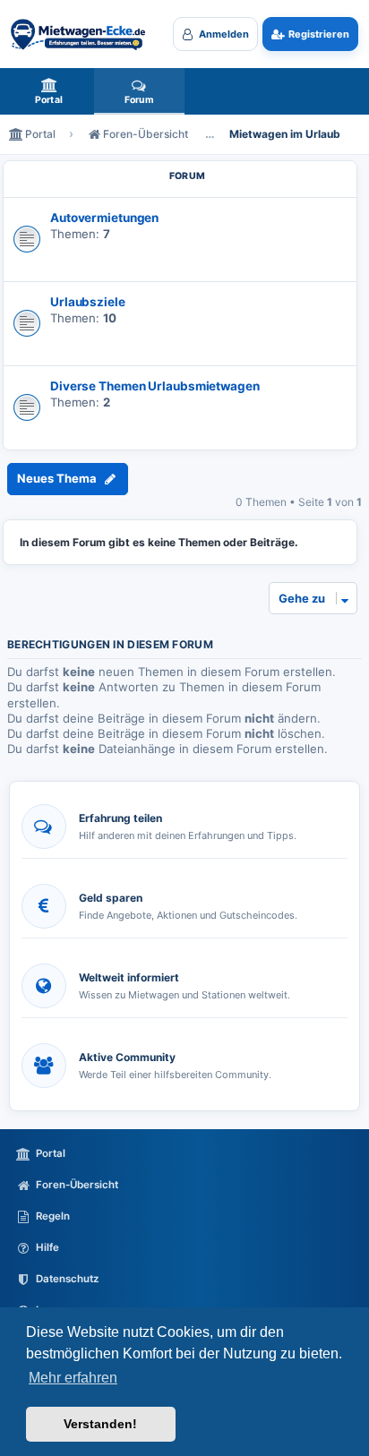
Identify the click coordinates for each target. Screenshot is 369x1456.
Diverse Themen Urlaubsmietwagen (155, 386)
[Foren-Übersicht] (78, 34)
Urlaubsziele (87, 302)
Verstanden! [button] (100, 1424)
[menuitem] (49, 91)
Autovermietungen (104, 217)
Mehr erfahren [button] (73, 1377)
